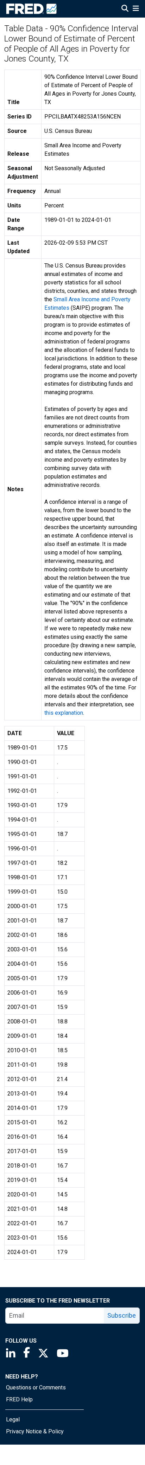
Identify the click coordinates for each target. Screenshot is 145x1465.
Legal (13, 1419)
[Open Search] (125, 9)
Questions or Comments (36, 1387)
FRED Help (19, 1399)
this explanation (63, 712)
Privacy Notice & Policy (35, 1431)
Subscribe (121, 1315)
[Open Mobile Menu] (135, 9)
